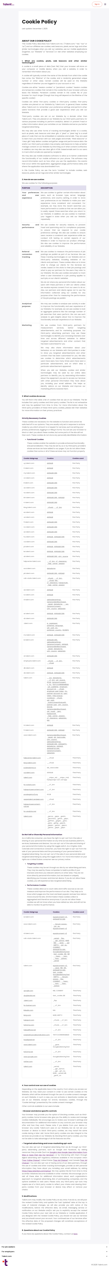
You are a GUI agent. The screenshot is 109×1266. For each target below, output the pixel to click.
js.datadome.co (30, 768)
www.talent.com (30, 1045)
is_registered (52, 623)
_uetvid (56, 961)
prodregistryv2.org (31, 794)
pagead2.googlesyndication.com (37, 1035)
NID (55, 943)
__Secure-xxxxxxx (60, 924)
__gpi (67, 943)
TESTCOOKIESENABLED (60, 684)
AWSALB (50, 463)
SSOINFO (65, 630)
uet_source (60, 680)
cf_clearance (61, 561)
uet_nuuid (51, 711)
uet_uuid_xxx (52, 628)
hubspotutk (63, 583)
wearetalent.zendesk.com (34, 799)
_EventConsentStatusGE (56, 702)
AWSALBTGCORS (53, 748)
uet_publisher (53, 687)
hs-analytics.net (30, 811)
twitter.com (28, 1061)
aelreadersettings (54, 600)
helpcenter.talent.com (32, 758)
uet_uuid (50, 700)
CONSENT (56, 947)
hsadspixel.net (29, 1040)
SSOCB (49, 707)
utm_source (63, 556)
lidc (56, 580)
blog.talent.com (30, 763)
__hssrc (57, 956)
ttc (66, 691)
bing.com (27, 1015)
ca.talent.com (29, 773)
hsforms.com (29, 1025)
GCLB (49, 682)
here (75, 1234)
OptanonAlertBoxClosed (56, 602)
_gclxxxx (63, 958)
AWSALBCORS (52, 473)
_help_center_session (56, 563)
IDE (65, 954)
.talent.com (28, 1000)
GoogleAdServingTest (61, 952)
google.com (28, 991)
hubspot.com (29, 1020)
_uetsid (56, 938)
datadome (51, 568)
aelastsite (61, 609)
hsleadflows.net (30, 1030)
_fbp (62, 938)
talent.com (28, 777)
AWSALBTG (62, 744)
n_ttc (49, 684)
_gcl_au (56, 926)
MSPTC (56, 945)
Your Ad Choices (60, 1160)
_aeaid (50, 604)
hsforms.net (28, 1052)
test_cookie (58, 954)
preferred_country (54, 630)
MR (68, 954)
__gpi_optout (59, 941)
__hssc (56, 958)
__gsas (60, 943)
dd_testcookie (60, 737)
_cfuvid (50, 507)
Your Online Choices (31, 1160)
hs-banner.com (30, 1005)
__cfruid (50, 580)
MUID (67, 941)
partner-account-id (55, 693)
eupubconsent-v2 (60, 917)
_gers (58, 711)
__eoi (66, 604)
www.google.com (30, 1057)
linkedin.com (28, 1010)
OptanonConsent (54, 606)
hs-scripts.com (29, 785)
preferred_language (55, 626)
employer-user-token (55, 691)
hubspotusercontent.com (34, 789)
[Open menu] (105, 4)
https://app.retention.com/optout (36, 1171)
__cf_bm (58, 507)
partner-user (52, 705)
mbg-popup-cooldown (55, 697)
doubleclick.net (29, 996)
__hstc (64, 956)
